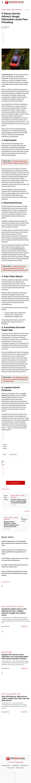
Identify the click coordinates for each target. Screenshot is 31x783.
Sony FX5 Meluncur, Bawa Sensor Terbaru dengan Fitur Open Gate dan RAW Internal (15, 698)
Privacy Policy (10, 767)
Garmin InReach (13, 454)
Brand (8, 9)
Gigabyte (14, 606)
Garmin (13, 9)
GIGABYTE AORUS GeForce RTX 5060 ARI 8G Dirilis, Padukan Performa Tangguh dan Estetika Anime (15, 543)
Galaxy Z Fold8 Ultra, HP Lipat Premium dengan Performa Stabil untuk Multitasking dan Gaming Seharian (14, 573)
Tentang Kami (15, 765)
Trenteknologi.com (19, 762)
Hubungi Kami (24, 765)
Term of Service (20, 767)
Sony (19, 694)
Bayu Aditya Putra (5, 27)
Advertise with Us (6, 765)
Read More (24, 626)
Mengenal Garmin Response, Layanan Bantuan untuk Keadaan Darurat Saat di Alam (11, 524)
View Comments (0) (14, 482)
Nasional (19, 9)
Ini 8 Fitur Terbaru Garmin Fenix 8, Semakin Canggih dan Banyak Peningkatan (19, 501)
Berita (4, 9)
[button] (2, 2)
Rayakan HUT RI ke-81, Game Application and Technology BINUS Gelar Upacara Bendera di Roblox (14, 551)
